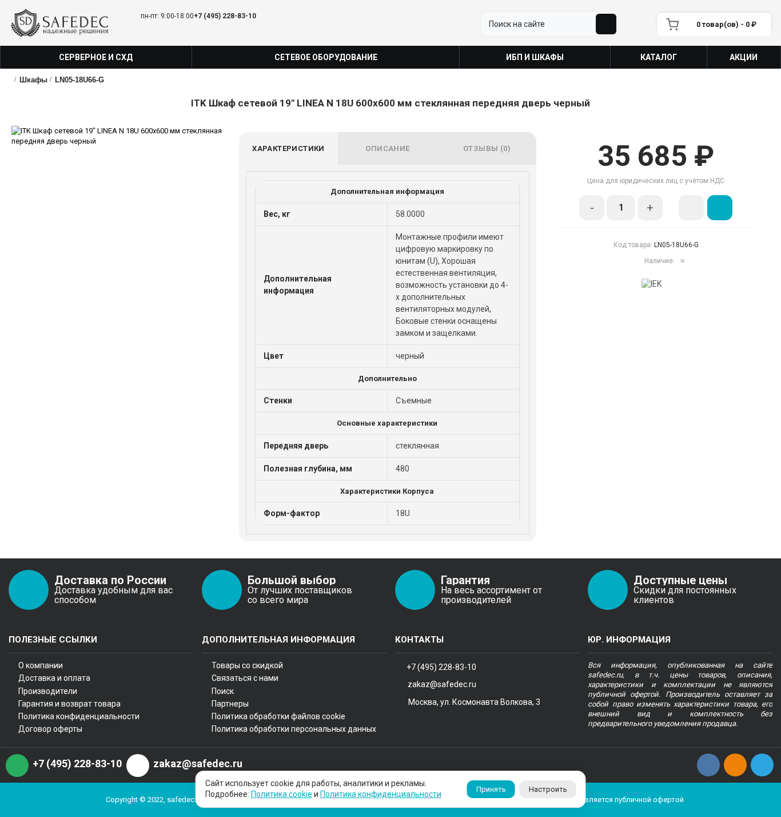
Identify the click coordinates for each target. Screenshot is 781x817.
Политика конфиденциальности (79, 716)
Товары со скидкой (247, 665)
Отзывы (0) (487, 148)
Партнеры (230, 703)
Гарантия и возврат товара (69, 703)
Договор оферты (50, 728)
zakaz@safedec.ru (442, 683)
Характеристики (288, 148)
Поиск (223, 691)
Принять (491, 789)
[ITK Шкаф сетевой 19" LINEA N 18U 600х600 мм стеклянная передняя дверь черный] (125, 136)
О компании (40, 665)
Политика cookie (281, 794)
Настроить (548, 789)
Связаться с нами (245, 678)
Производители (47, 691)
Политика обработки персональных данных (294, 728)
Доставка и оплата (54, 678)
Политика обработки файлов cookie (278, 716)
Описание (387, 148)
